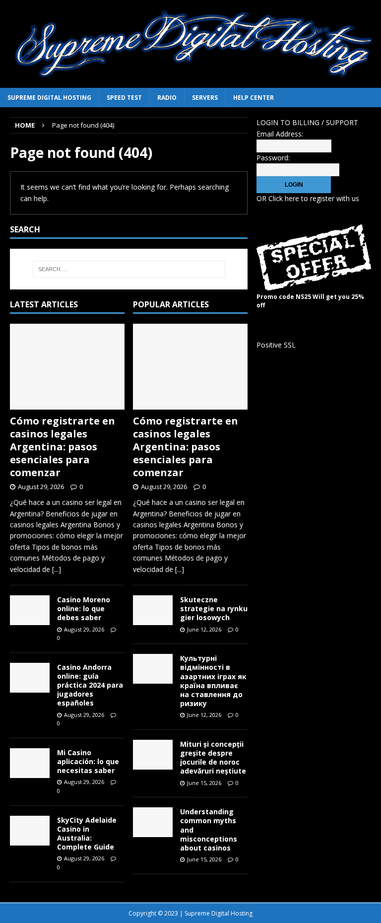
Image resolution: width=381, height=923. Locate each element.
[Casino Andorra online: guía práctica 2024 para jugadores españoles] (30, 678)
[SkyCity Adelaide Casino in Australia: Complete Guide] (30, 831)
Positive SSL (276, 345)
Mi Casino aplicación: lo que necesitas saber (88, 761)
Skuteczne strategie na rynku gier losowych (214, 608)
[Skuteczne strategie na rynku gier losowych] (153, 610)
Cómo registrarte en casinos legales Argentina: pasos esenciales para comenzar (62, 446)
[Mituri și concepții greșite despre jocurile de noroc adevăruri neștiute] (153, 755)
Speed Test (124, 97)
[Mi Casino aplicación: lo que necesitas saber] (30, 763)
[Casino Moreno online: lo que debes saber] (30, 610)
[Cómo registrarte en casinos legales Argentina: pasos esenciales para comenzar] (67, 367)
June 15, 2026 (204, 782)
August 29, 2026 (41, 486)
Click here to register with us (313, 198)
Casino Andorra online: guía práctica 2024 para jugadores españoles (90, 685)
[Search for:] (129, 269)
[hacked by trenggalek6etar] (190, 82)
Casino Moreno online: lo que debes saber (83, 608)
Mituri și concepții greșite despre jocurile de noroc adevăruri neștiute (213, 757)
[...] (56, 569)
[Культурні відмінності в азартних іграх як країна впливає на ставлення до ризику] (153, 669)
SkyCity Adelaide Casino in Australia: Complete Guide (87, 833)
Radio (167, 97)
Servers (205, 97)
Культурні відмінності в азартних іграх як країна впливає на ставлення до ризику (213, 680)
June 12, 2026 (204, 629)
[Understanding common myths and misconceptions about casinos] (153, 822)
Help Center (253, 97)
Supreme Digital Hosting (49, 97)
